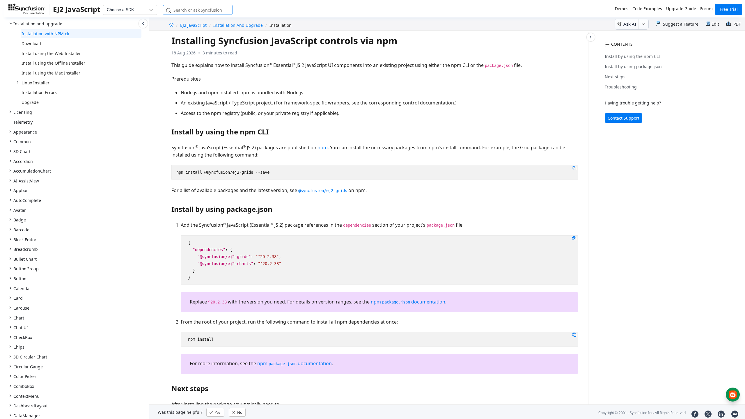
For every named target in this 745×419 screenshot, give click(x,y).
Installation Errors (39, 92)
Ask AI (629, 24)
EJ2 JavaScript (194, 25)
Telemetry (23, 122)
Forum (706, 8)
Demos (621, 8)
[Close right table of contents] (591, 37)
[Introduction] (171, 25)
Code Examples (647, 8)
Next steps (615, 76)
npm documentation (408, 302)
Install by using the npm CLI (632, 56)
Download (31, 43)
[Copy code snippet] (574, 167)
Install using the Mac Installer (51, 73)
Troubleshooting (621, 87)
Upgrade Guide (681, 8)
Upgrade (30, 102)
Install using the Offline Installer (53, 63)
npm (322, 147)
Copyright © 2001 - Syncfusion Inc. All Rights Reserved (642, 412)
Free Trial (729, 9)
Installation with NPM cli (45, 33)
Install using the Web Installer (51, 53)
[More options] (643, 24)
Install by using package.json (633, 66)
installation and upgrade (238, 25)
